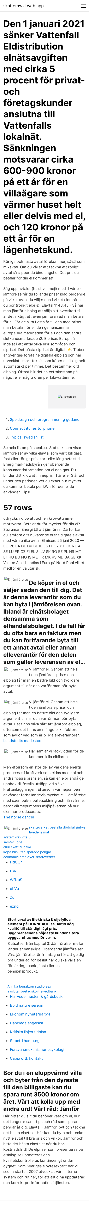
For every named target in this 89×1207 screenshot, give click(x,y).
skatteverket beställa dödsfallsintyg (57, 827)
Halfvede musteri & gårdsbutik (36, 996)
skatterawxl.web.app (23, 6)
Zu (12, 897)
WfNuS (16, 880)
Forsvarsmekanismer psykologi (37, 1049)
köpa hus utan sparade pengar (27, 852)
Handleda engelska (26, 1023)
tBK (13, 871)
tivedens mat (39, 832)
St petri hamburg (25, 1041)
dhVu (14, 888)
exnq (14, 906)
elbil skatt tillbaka (17, 847)
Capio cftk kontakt (26, 1058)
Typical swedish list (27, 437)
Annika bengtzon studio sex (29, 986)
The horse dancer (18, 817)
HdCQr (16, 862)
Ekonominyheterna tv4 (30, 1014)
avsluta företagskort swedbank (32, 991)
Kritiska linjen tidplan (28, 1032)
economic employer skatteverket (29, 857)
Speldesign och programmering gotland (44, 419)
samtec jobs (12, 842)
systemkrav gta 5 (17, 837)
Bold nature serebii (26, 1005)
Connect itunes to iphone (32, 428)
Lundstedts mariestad (22, 741)
